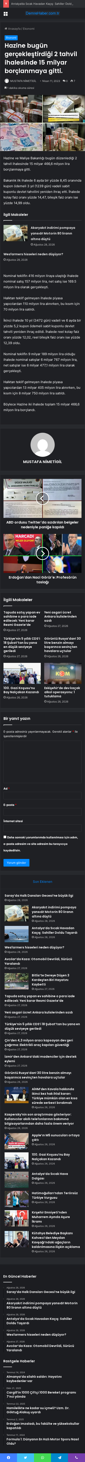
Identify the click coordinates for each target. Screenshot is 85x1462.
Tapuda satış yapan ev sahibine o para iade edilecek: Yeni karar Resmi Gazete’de (21, 618)
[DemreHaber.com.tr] (42, 13)
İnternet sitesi (13, 821)
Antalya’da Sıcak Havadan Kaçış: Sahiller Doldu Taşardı (47, 3)
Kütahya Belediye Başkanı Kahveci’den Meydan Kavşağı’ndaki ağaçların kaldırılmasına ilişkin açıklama (56, 1240)
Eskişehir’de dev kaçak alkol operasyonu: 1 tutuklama (62, 692)
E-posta (10, 805)
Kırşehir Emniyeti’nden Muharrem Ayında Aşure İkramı (51, 1217)
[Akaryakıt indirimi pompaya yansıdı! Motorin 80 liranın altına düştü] (15, 233)
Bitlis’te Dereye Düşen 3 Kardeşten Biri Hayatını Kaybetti (50, 980)
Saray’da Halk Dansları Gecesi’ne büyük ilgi (39, 895)
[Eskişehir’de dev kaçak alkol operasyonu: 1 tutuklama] (63, 673)
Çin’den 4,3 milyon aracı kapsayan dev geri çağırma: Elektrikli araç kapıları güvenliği (39, 1042)
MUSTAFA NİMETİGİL (23, 81)
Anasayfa (13, 28)
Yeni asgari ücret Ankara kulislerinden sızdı (60, 616)
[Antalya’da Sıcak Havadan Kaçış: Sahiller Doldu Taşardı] (17, 934)
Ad (6, 788)
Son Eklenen (42, 882)
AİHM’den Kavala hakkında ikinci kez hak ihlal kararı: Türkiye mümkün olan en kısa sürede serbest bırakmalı (54, 1096)
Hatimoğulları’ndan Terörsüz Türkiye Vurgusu (55, 1195)
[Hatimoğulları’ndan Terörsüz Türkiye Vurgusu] (17, 1199)
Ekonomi (28, 28)
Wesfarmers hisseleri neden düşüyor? (33, 254)
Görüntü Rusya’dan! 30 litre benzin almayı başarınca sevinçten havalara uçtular (62, 644)
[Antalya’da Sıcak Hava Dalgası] (17, 1180)
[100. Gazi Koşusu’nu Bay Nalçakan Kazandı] (22, 673)
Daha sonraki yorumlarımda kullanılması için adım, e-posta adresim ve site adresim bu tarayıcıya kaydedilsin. (40, 844)
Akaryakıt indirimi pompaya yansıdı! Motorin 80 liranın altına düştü (53, 233)
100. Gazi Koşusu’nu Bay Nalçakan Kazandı (21, 690)
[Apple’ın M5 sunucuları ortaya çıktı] (17, 1141)
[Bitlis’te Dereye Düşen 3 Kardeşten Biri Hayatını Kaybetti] (17, 981)
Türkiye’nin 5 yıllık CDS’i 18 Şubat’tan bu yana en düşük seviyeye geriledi (21, 644)
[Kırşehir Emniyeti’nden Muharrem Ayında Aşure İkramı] (17, 1218)
